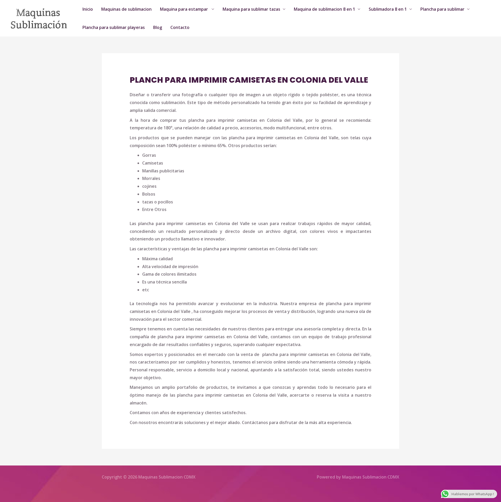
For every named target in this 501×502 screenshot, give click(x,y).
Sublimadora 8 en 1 (388, 9)
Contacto (179, 27)
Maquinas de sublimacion (126, 9)
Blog (157, 27)
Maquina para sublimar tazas (251, 9)
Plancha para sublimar (442, 9)
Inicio (87, 9)
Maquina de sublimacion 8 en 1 (324, 9)
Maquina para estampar (184, 9)
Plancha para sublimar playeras (113, 27)
